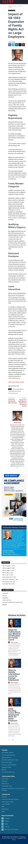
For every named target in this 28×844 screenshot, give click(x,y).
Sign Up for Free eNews (11, 829)
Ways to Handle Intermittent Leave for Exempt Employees (14, 675)
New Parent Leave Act (13, 393)
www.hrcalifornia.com (14, 378)
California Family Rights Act (18, 389)
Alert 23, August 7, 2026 (8, 570)
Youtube (6, 826)
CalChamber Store (6, 600)
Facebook (7, 818)
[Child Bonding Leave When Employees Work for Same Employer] (14, 701)
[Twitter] (13, 44)
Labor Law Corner (12, 10)
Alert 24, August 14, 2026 (8, 568)
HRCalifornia (5, 598)
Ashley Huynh (14, 642)
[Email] (20, 44)
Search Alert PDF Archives (8, 584)
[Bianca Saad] (17, 416)
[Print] (23, 44)
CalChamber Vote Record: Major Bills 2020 (12, 401)
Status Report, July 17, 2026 (9, 577)
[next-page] (12, 740)
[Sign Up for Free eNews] (2, 830)
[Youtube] (2, 827)
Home (9, 6)
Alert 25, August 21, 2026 (8, 566)
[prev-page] (9, 740)
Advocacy (4, 595)
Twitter (6, 824)
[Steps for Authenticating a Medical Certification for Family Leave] (14, 622)
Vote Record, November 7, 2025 (10, 579)
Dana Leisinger (14, 682)
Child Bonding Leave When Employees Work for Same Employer (14, 715)
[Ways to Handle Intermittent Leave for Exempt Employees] (14, 663)
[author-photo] (9, 642)
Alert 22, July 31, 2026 (7, 572)
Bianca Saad (12, 42)
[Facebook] (9, 44)
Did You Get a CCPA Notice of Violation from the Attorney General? (22, 403)
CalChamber (5, 593)
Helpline (14, 6)
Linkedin (6, 821)
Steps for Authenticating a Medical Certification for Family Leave (14, 635)
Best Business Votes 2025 (8, 581)
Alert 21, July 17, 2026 (7, 575)
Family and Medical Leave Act (15, 391)
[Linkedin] (16, 44)
